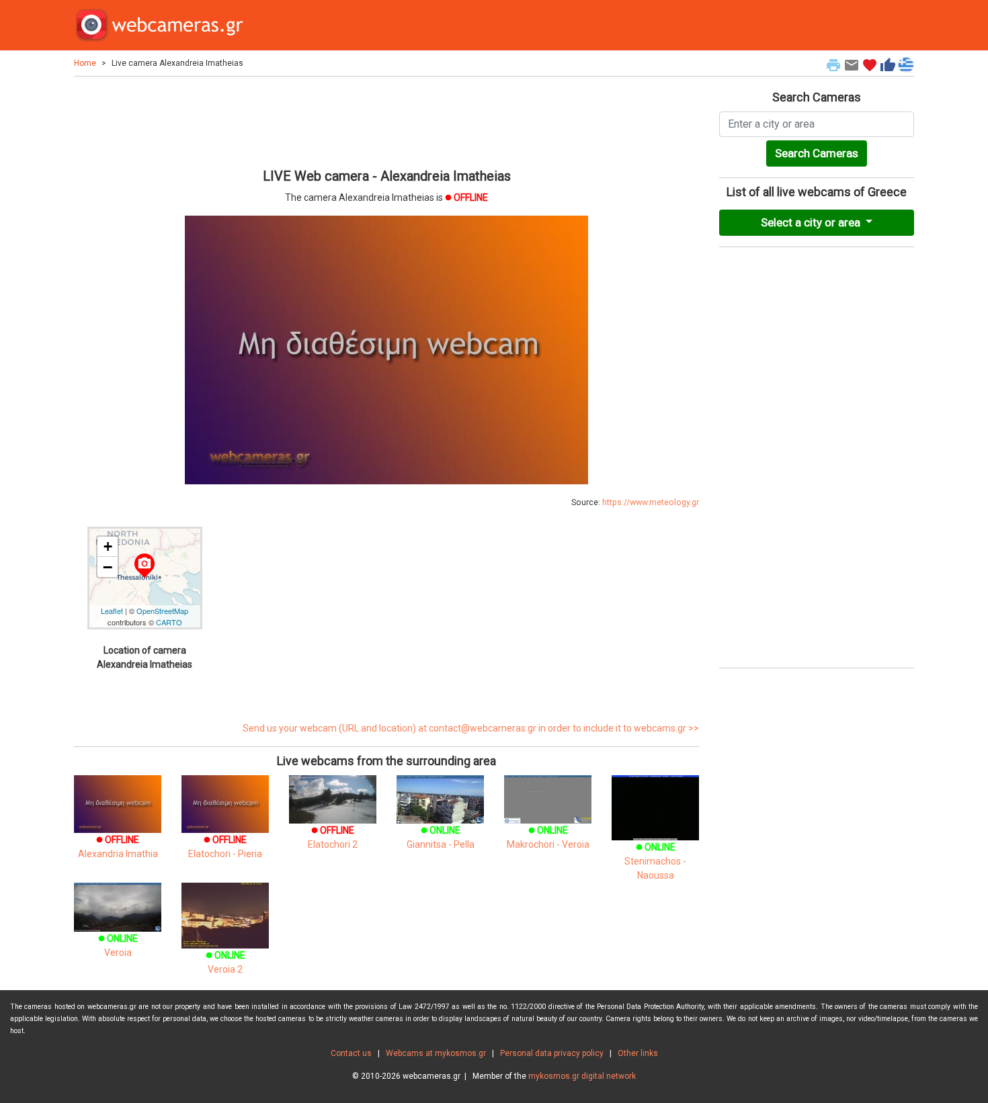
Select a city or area (812, 222)
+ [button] (108, 546)
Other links (638, 1053)
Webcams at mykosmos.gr (436, 1053)
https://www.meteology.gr (650, 502)
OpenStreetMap (162, 610)
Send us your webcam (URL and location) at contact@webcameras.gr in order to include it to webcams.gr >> (471, 728)
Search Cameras (816, 153)
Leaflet (112, 610)
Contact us (351, 1053)
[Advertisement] (386, 120)
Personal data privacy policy (552, 1053)
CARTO (169, 622)
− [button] (107, 567)
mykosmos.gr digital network (582, 1076)
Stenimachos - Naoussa (655, 861)
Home (85, 63)
